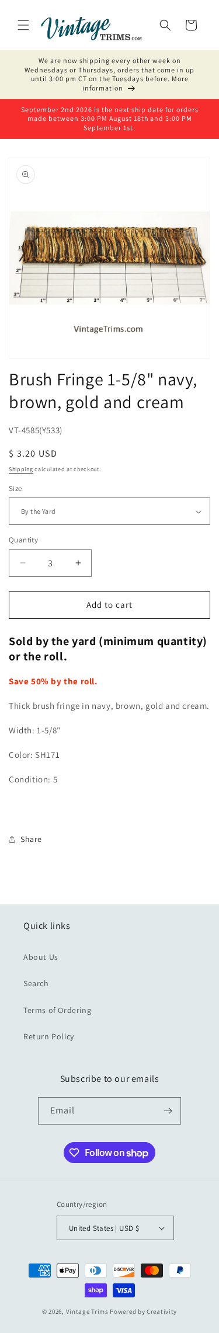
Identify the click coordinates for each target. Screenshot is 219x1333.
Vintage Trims (87, 1311)
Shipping (21, 469)
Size (15, 488)
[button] (23, 25)
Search (36, 983)
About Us (40, 957)
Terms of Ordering (57, 1010)
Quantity (23, 540)
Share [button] (31, 839)
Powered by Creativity (143, 1311)
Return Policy (48, 1036)
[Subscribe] (167, 1111)
